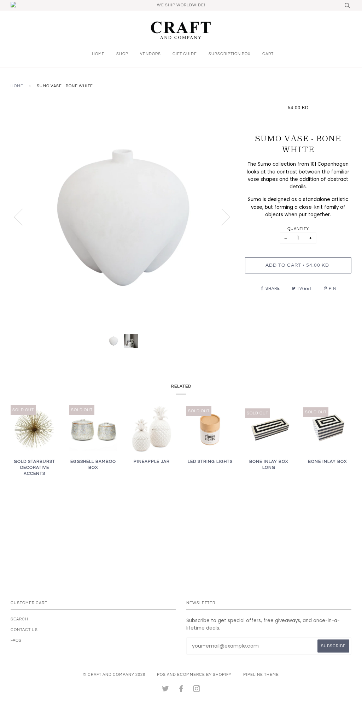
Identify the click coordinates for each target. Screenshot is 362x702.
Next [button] (221, 216)
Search (19, 619)
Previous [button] (23, 216)
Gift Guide (185, 54)
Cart (268, 54)
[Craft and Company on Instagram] (196, 690)
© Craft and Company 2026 (114, 675)
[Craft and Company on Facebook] (181, 690)
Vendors (150, 54)
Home (98, 54)
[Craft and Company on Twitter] (165, 690)
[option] (122, 217)
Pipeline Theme (261, 675)
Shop (122, 54)
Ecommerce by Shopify (204, 675)
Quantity (298, 229)
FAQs (16, 640)
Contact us (24, 630)
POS (161, 675)
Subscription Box (230, 54)
